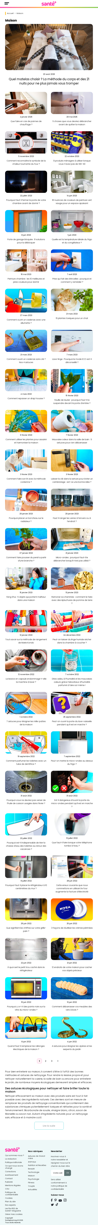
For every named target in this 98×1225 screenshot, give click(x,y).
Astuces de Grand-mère (37, 1157)
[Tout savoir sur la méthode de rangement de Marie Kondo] (26, 621)
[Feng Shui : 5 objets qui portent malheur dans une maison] (26, 578)
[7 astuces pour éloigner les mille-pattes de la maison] (26, 702)
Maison (31, 1175)
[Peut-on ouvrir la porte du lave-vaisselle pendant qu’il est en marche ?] (72, 702)
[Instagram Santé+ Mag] (65, 1200)
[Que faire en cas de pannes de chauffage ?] (26, 102)
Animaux (32, 1162)
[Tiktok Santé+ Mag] (57, 1204)
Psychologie (33, 1179)
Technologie (33, 1172)
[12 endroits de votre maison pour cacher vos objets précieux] (72, 948)
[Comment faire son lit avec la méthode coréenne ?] (26, 460)
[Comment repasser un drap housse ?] (26, 380)
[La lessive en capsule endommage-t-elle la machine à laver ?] (26, 660)
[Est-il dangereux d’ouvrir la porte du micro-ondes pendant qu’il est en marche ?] (72, 781)
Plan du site (10, 1201)
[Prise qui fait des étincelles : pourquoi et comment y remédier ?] (72, 260)
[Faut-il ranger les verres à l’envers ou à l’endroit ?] (72, 499)
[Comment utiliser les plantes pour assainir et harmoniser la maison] (26, 420)
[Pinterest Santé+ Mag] (55, 1200)
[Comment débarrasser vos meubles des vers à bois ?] (72, 988)
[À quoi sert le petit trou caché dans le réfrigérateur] (26, 948)
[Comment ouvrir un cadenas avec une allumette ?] (26, 300)
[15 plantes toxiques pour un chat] (72, 299)
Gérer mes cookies (13, 1214)
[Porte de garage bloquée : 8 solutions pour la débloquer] (26, 221)
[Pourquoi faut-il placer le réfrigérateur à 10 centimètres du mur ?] (26, 866)
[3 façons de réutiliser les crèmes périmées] (72, 909)
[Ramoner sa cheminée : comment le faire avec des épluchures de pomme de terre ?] (72, 578)
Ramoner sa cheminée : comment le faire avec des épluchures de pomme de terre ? (72, 600)
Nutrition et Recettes (37, 1165)
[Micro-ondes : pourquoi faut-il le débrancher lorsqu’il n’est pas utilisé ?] (72, 539)
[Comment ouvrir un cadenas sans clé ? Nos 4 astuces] (26, 340)
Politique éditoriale (13, 1162)
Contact (9, 1178)
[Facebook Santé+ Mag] (52, 1200)
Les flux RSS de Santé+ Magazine (13, 1209)
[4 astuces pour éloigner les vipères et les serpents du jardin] (72, 1027)
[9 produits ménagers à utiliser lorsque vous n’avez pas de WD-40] (72, 142)
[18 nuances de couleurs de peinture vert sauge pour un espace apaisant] (72, 181)
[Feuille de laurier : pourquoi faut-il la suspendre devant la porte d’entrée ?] (72, 380)
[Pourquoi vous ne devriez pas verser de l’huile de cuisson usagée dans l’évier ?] (26, 781)
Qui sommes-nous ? (14, 1155)
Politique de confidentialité (11, 1193)
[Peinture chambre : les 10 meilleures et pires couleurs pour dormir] (26, 260)
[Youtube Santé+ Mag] (60, 1200)
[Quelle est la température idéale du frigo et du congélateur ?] (72, 221)
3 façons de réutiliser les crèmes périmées (72, 927)
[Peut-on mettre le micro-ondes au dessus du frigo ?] (72, 742)
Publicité (9, 1182)
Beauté (31, 1168)
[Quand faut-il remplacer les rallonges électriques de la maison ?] (26, 1027)
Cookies (9, 1198)
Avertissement (11, 1175)
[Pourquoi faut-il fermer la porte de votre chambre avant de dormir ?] (26, 181)
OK (67, 1172)
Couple (31, 1186)
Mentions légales (13, 1185)
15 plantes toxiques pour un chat (72, 318)
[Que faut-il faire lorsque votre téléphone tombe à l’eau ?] (72, 824)
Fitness (31, 1182)
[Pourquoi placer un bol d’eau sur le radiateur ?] (26, 499)
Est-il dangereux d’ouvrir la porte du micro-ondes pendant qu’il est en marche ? (72, 803)
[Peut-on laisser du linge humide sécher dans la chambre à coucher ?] (72, 621)
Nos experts (10, 1205)
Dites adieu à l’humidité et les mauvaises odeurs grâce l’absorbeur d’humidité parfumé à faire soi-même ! (72, 682)
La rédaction (11, 1159)
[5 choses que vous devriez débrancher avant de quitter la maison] (72, 102)
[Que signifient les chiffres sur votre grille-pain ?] (26, 909)
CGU (7, 1189)
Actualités (32, 1189)
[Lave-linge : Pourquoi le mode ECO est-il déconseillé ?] (72, 340)
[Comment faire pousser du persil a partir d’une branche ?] (26, 539)
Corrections (10, 1171)
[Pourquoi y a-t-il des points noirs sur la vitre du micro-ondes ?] (26, 988)
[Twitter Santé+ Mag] (52, 1204)
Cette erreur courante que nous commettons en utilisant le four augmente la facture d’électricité (72, 888)
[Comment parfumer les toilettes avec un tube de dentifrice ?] (26, 742)
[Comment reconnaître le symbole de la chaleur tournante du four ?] (26, 142)
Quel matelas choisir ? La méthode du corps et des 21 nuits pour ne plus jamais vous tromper (49, 81)
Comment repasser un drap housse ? (26, 398)
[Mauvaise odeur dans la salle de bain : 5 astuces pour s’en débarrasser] (72, 420)
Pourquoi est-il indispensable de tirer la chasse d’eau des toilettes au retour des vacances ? (26, 846)
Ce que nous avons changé (14, 1167)
